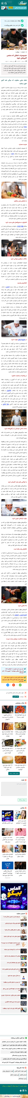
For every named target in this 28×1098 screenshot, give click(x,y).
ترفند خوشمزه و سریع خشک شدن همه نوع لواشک (7, 734)
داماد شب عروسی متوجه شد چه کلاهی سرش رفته (7, 840)
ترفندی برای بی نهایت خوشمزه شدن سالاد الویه (20, 734)
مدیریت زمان (21, 339)
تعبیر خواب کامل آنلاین (20, 1071)
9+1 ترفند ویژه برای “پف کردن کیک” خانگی (7, 767)
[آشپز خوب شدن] (14, 328)
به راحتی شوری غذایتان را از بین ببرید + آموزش (7, 717)
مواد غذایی (6, 404)
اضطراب (16, 615)
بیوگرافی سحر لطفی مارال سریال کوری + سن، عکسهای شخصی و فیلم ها (14, 1045)
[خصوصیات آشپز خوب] (14, 190)
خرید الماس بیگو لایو (7, 823)
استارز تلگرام (23, 1075)
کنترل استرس (23, 615)
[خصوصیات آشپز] (14, 594)
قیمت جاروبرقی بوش (8, 1071)
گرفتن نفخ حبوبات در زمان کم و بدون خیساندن (20, 750)
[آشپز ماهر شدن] (14, 507)
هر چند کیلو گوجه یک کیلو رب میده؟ (20, 716)
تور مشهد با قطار (14, 1075)
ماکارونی (9, 390)
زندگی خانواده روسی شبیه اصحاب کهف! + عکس (20, 873)
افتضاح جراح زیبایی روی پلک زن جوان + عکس (8, 856)
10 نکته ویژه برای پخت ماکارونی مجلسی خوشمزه (20, 767)
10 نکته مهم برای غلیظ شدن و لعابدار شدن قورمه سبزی (7, 750)
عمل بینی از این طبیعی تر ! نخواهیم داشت (14, 669)
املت (12, 154)
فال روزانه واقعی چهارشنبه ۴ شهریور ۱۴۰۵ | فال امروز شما (13, 671)
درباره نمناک (15, 1086)
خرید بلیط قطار (22, 1079)
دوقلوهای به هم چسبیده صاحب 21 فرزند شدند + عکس (20, 840)
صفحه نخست (23, 1086)
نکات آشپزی (15, 697)
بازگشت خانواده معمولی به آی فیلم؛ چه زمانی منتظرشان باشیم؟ (14, 1042)
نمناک (25, 127)
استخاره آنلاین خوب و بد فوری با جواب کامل (14, 677)
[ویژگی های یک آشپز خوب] (14, 248)
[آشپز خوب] (14, 417)
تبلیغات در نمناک (6, 1086)
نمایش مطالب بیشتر (14, 773)
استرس (8, 287)
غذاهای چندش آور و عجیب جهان (20, 855)
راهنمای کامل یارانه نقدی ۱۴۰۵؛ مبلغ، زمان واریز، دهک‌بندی (13, 680)
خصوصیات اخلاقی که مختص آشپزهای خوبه (17, 56)
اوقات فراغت (20, 226)
